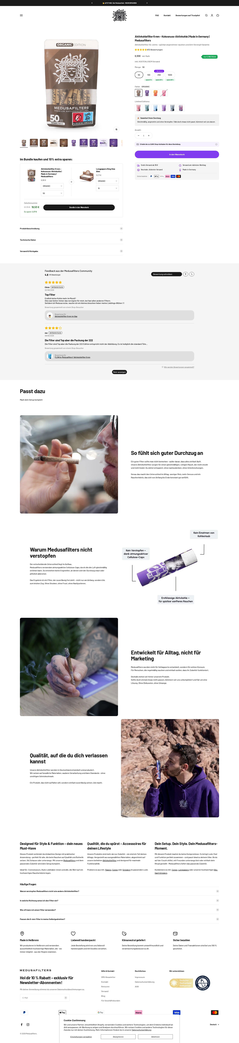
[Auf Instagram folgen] (28, 1024)
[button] (141, 49)
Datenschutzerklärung (141, 1030)
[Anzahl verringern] (138, 136)
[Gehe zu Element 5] (64, 143)
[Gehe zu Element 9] (104, 143)
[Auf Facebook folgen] (21, 1024)
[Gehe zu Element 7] (84, 143)
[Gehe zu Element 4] (54, 143)
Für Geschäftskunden (110, 1000)
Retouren (105, 986)
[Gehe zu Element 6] (74, 143)
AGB (137, 986)
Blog (103, 996)
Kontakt (167, 15)
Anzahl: (138, 130)
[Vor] (147, 3)
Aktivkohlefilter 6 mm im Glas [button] (66, 316)
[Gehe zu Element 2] (34, 143)
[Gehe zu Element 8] (94, 143)
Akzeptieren (118, 1037)
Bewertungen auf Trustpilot (188, 15)
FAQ (157, 15)
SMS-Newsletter (108, 977)
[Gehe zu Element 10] (114, 143)
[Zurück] (91, 3)
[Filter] (185, 274)
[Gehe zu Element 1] (24, 143)
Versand (104, 991)
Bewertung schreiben (162, 274)
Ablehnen (155, 1037)
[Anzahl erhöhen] (148, 136)
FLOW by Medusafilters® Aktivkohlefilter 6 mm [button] (72, 357)
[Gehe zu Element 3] (44, 143)
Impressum (140, 977)
